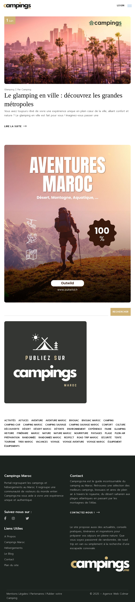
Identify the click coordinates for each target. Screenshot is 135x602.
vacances (42, 441)
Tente (118, 437)
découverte (11, 429)
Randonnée (29, 437)
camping (108, 420)
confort (107, 424)
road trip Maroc (87, 437)
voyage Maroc (96, 441)
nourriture (81, 433)
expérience (95, 429)
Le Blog (9, 554)
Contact (9, 559)
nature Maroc (62, 433)
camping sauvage (55, 424)
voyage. (55, 441)
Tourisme (9, 441)
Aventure (37, 420)
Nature (46, 433)
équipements (12, 446)
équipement (115, 441)
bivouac (74, 420)
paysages (96, 433)
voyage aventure (73, 441)
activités (10, 420)
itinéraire (22, 433)
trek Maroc (25, 441)
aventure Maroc (56, 420)
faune (108, 429)
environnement (76, 429)
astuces (23, 420)
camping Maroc (32, 424)
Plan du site (11, 565)
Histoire (9, 433)
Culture (120, 424)
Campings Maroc (14, 542)
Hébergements (13, 548)
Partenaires (37, 594)
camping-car (12, 424)
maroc (35, 433)
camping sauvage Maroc (84, 424)
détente (59, 429)
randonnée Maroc (50, 437)
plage (108, 433)
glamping (120, 429)
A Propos (10, 536)
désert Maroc (42, 429)
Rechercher (121, 311)
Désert (26, 429)
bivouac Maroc (91, 420)
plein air (120, 433)
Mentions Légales (17, 594)
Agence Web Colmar (115, 594)
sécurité (106, 437)
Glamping (9, 89)
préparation (11, 437)
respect (69, 437)
